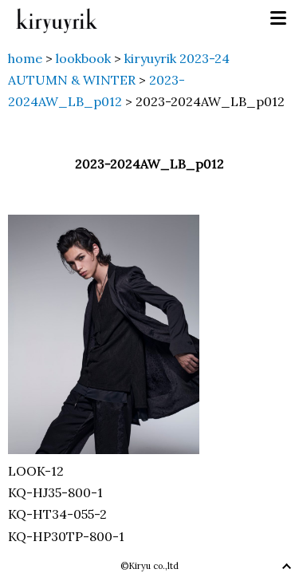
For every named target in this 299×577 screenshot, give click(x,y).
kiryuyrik (56, 19)
